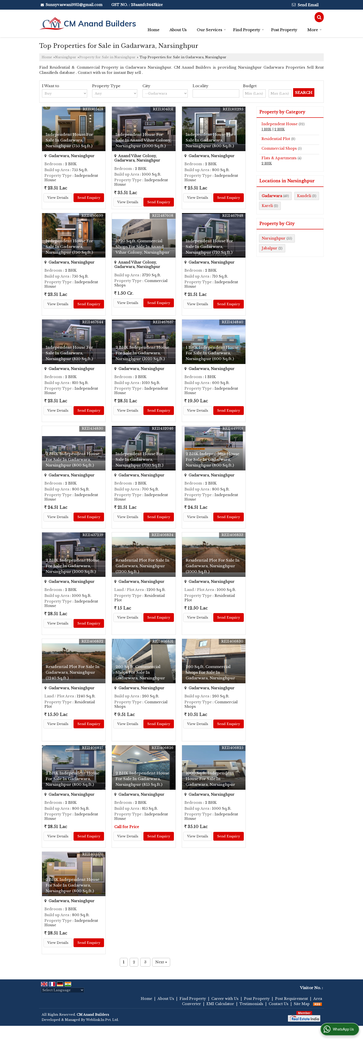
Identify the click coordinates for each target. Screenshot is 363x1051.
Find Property (246, 29)
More (312, 29)
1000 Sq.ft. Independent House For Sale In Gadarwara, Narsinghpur (210, 779)
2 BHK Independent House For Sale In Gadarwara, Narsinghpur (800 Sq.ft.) (72, 459)
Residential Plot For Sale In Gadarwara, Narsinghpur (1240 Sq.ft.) (73, 672)
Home (154, 29)
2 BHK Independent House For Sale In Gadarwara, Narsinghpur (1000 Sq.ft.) (72, 566)
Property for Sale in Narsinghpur (107, 57)
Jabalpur (269, 248)
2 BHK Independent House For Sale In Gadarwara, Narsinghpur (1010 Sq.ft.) (142, 353)
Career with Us (225, 998)
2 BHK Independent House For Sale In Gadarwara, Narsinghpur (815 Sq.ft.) (142, 779)
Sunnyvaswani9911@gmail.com (74, 4)
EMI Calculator (220, 1004)
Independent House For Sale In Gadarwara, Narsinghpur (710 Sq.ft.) (209, 247)
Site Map (302, 1004)
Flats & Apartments (279, 158)
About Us (178, 29)
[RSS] (317, 1004)
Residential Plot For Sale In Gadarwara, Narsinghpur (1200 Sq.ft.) (142, 566)
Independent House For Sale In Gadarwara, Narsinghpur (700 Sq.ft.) (139, 459)
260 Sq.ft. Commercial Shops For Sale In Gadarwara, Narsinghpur (140, 672)
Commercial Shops (279, 148)
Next (161, 962)
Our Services (209, 29)
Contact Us (278, 1004)
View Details (57, 198)
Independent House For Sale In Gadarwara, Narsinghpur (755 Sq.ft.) (69, 140)
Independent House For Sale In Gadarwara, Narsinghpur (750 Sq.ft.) (69, 247)
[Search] (319, 17)
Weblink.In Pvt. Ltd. (102, 1020)
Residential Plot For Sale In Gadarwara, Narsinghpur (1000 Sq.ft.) (213, 566)
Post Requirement (291, 998)
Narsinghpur (65, 57)
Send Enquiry (88, 198)
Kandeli (304, 196)
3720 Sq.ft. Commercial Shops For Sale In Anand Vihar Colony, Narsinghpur (142, 247)
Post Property (284, 29)
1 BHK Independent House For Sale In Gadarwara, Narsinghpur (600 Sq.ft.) (212, 353)
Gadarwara (272, 196)
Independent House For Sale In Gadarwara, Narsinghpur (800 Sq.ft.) (210, 140)
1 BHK (266, 129)
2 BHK (279, 129)
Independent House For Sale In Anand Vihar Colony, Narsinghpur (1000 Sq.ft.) (143, 140)
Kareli (267, 205)
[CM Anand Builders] (87, 23)
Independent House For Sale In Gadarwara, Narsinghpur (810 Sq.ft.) (69, 353)
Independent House (280, 124)
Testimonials (251, 1004)
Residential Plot (276, 139)
